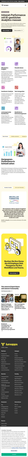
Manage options (14, 450)
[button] (26, 1)
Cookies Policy (15, 447)
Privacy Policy (22, 447)
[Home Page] (5, 5)
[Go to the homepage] (9, 344)
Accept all (14, 454)
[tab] (5, 137)
